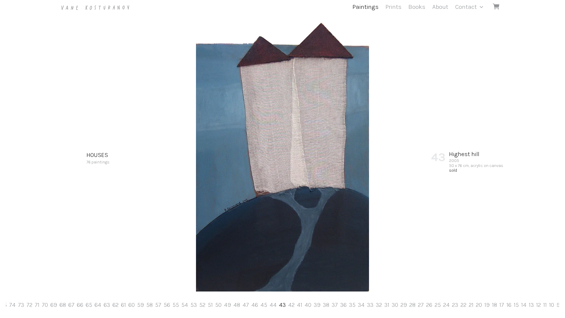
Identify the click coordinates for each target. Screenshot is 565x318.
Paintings (365, 6)
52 (202, 305)
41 (299, 305)
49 (227, 305)
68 (62, 305)
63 (107, 305)
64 (97, 305)
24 (446, 305)
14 (523, 305)
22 (463, 305)
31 (386, 305)
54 (184, 305)
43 (282, 305)
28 (412, 305)
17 (501, 305)
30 (395, 305)
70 (45, 305)
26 (429, 305)
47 (245, 305)
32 (379, 305)
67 (71, 305)
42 (291, 305)
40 (308, 305)
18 (494, 305)
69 (53, 305)
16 (508, 305)
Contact (466, 6)
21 (471, 305)
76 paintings (98, 158)
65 (89, 305)
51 (210, 305)
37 (335, 305)
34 (361, 305)
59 (140, 305)
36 (343, 305)
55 (175, 305)
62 (115, 305)
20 (479, 305)
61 (123, 305)
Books (416, 6)
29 (404, 305)
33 (370, 305)
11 (545, 305)
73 (21, 305)
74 (12, 305)
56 (167, 305)
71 (37, 305)
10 (551, 305)
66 (80, 305)
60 (131, 305)
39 (317, 305)
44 (273, 305)
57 (158, 305)
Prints (393, 6)
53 (193, 305)
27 (421, 305)
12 (538, 305)
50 (218, 305)
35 (352, 305)
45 (263, 305)
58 (149, 305)
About (440, 6)
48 (236, 305)
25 (438, 305)
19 (487, 305)
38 (326, 305)
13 (531, 305)
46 (254, 305)
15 (516, 305)
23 (455, 305)
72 (29, 305)
